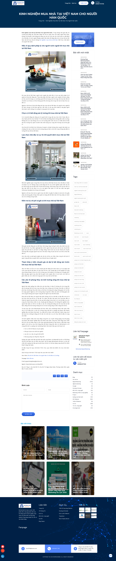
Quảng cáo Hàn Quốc (83, 397)
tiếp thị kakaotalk (78, 306)
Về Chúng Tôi (42, 511)
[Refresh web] (18, 3)
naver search (77, 248)
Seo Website (77, 298)
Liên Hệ (40, 518)
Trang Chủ (67, 3)
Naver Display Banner (64, 518)
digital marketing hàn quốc (80, 198)
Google (83, 386)
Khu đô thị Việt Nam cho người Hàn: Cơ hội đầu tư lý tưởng (43, 355)
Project (83, 394)
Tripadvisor (62, 516)
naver (87, 233)
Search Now (79, 42)
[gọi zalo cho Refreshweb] (2, 556)
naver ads (76, 237)
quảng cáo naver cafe (79, 283)
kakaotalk (85, 202)
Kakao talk (76, 206)
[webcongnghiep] (82, 515)
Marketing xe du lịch (78, 233)
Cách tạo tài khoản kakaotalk (80, 186)
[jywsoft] (82, 509)
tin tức (83, 403)
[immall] (88, 515)
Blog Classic (42, 521)
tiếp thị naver (77, 314)
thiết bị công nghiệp (78, 302)
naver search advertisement (80, 252)
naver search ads (87, 248)
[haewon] (94, 515)
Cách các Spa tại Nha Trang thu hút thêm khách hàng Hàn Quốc (86, 76)
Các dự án (83, 379)
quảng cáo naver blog (79, 279)
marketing (76, 217)
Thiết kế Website (83, 401)
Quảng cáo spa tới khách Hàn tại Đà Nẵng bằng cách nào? (86, 156)
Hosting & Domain (83, 388)
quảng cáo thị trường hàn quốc (81, 291)
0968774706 (99, 4)
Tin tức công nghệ (83, 405)
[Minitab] (94, 509)
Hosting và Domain (63, 511)
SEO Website (83, 399)
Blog (83, 377)
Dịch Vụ (74, 3)
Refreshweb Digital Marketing (83, 349)
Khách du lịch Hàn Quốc (79, 213)
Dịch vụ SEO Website (64, 513)
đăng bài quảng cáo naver (80, 322)
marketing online (78, 225)
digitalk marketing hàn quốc (80, 190)
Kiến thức (84, 3)
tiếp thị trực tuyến (78, 318)
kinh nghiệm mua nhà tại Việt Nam (48, 40)
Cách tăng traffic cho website (81, 182)
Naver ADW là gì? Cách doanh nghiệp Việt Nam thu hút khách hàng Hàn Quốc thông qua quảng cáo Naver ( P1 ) (86, 111)
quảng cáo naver (78, 271)
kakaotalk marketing (78, 209)
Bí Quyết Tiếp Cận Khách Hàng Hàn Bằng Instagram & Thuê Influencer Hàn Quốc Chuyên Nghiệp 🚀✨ (86, 135)
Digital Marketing (78, 194)
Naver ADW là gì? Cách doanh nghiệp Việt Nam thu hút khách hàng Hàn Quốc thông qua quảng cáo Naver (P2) (86, 97)
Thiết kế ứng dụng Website (65, 508)
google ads (76, 202)
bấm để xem (30, 358)
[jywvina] (88, 509)
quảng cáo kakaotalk (79, 267)
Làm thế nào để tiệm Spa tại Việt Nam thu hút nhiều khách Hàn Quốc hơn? (86, 123)
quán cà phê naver (87, 256)
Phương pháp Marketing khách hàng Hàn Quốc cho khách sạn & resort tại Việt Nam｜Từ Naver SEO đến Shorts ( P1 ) (86, 64)
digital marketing (83, 384)
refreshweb (76, 295)
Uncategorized (83, 408)
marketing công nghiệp (79, 221)
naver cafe (76, 240)
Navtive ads (76, 256)
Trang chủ (41, 21)
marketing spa (77, 229)
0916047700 (82, 364)
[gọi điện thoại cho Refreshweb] (2, 550)
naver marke (77, 244)
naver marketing (86, 244)
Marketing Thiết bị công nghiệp (83, 392)
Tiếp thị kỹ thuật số (78, 310)
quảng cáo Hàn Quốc (79, 264)
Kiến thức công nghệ (83, 390)
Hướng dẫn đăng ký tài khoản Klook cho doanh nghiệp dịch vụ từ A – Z (86, 146)
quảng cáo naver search (79, 287)
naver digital (85, 240)
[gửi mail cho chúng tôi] (2, 546)
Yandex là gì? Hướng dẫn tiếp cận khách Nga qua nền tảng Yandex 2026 (86, 167)
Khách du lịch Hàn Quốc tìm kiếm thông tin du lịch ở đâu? (86, 85)
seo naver (85, 295)
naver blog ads (85, 237)
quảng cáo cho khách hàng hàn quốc (82, 260)
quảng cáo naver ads (79, 275)
